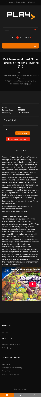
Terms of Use (6, 364)
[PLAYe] (20, 21)
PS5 (19, 107)
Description (20, 150)
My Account (10, 2)
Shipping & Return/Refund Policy (12, 368)
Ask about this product (19, 139)
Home (20, 72)
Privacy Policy (6, 371)
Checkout (31, 2)
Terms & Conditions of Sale (10, 374)
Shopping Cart (21, 2)
